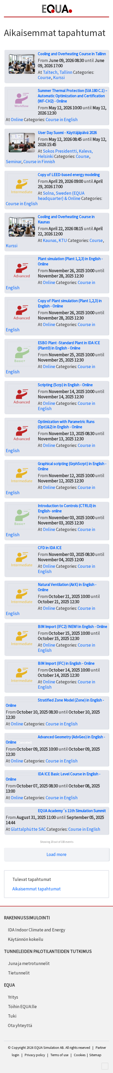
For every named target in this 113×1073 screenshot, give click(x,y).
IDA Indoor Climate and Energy (36, 930)
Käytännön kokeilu (25, 939)
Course (44, 77)
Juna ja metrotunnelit (29, 963)
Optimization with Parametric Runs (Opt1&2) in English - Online (66, 424)
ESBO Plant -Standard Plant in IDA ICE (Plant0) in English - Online (69, 345)
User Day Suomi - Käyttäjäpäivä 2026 (67, 132)
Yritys (13, 997)
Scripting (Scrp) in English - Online (65, 384)
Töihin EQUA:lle (22, 1006)
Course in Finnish (39, 161)
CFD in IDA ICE (49, 547)
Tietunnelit (19, 973)
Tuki (12, 1016)
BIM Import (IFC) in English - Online (66, 663)
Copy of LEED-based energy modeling (69, 174)
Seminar (13, 161)
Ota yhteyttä (20, 1025)
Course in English (62, 119)
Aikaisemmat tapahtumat (36, 889)
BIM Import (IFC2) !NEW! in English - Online (72, 626)
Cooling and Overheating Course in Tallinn (72, 53)
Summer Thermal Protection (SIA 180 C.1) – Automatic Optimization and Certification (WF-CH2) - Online (72, 96)
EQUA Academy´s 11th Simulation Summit (72, 810)
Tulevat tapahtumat (31, 879)
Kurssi (59, 77)
